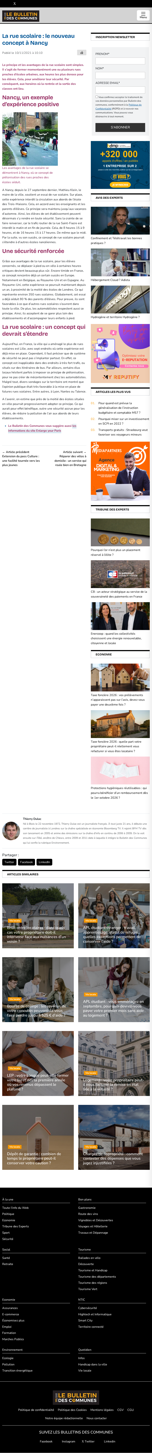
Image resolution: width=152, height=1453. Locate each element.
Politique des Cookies (72, 1410)
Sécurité (7, 1239)
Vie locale (84, 1371)
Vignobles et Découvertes (95, 1220)
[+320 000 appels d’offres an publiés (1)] (120, 165)
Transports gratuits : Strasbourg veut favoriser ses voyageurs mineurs (123, 432)
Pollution (8, 1364)
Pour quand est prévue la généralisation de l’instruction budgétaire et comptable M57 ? (119, 408)
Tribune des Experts (15, 1227)
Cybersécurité (87, 1308)
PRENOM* (102, 54)
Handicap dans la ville (92, 1364)
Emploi (6, 1327)
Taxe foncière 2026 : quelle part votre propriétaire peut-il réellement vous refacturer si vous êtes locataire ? (116, 746)
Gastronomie (87, 1208)
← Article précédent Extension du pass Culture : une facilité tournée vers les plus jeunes (21, 458)
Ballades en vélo (89, 1258)
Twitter (9, 862)
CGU (130, 1410)
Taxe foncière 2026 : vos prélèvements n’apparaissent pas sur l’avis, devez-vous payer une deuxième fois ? (118, 700)
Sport (6, 1233)
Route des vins (88, 1214)
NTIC (81, 1300)
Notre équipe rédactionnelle (64, 1418)
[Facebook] (3, 4)
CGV (120, 1410)
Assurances (10, 1308)
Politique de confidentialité (36, 1410)
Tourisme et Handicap (92, 1270)
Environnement (12, 1350)
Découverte (86, 1264)
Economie (8, 1220)
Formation (9, 1333)
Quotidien (84, 1350)
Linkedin (109, 1441)
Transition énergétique (17, 1371)
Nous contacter (97, 1418)
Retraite (7, 1264)
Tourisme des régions (92, 1283)
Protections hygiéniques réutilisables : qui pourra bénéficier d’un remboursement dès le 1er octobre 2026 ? (119, 793)
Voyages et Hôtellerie (93, 1227)
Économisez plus (13, 1320)
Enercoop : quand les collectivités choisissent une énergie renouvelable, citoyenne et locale (116, 638)
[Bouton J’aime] (81, 52)
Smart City (85, 1320)
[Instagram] (9, 4)
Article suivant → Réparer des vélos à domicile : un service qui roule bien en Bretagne (70, 458)
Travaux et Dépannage (93, 1233)
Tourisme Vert (87, 1289)
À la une (7, 1199)
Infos (81, 1358)
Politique (8, 1214)
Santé (6, 1258)
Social (6, 1250)
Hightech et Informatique (95, 1314)
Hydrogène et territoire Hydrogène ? (115, 317)
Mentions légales (102, 1410)
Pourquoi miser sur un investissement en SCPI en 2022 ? (123, 421)
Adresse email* (107, 83)
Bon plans (85, 1199)
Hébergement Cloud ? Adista (110, 280)
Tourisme (84, 1250)
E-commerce (10, 1314)
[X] (14, 4)
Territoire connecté (91, 1327)
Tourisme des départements (97, 1277)
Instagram (68, 1441)
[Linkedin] (20, 4)
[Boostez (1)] (120, 471)
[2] (120, 353)
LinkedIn (44, 862)
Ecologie (8, 1358)
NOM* (99, 68)
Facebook (26, 862)
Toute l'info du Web (15, 1208)
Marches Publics (13, 1339)
